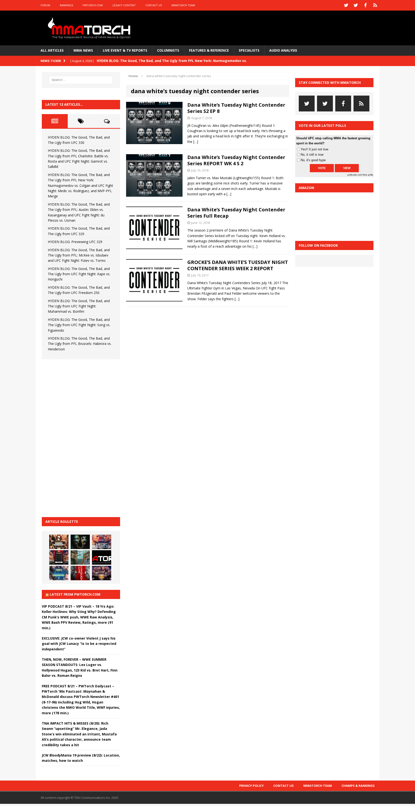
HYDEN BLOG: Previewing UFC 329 (75, 241)
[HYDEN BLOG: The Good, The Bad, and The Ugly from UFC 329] (80, 557)
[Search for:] (81, 80)
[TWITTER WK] (356, 5)
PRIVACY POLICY (251, 785)
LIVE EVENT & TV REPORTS (125, 50)
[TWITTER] (346, 5)
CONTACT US (153, 5)
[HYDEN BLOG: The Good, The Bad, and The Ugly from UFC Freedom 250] (101, 573)
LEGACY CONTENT (124, 5)
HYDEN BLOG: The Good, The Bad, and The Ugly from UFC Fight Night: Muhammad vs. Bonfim (79, 306)
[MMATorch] (90, 28)
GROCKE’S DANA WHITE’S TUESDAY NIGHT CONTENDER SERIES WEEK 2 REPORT (237, 265)
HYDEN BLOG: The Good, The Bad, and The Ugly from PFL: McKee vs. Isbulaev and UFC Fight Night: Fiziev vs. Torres (79, 255)
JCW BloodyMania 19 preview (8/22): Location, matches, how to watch (81, 758)
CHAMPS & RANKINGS (358, 785)
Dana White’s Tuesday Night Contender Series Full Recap (236, 212)
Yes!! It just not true (314, 149)
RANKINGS (66, 5)
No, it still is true (312, 154)
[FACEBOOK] (365, 5)
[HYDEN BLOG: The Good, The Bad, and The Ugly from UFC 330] (58, 542)
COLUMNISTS (168, 50)
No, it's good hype (313, 160)
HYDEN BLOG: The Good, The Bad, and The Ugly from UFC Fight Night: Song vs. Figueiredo (79, 325)
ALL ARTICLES (52, 50)
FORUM (45, 5)
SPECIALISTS (249, 50)
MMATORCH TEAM (183, 5)
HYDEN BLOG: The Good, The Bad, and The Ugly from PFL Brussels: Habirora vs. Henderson (79, 343)
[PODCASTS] (375, 5)
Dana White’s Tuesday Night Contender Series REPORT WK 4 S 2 (236, 160)
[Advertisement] (78, 437)
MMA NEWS (83, 50)
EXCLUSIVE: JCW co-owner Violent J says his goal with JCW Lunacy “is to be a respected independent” (79, 643)
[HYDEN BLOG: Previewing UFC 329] (101, 557)
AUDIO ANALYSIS (283, 50)
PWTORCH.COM (93, 5)
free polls (368, 174)
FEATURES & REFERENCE (209, 50)
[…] (195, 141)
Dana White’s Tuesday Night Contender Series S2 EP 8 (236, 108)
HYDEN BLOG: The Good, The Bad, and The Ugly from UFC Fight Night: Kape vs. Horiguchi (79, 274)
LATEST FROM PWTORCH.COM (75, 594)
